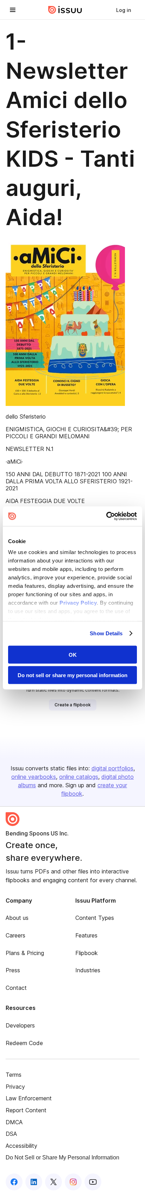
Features (86, 935)
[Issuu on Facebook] (14, 1181)
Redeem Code (24, 1042)
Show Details (106, 633)
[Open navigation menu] (13, 10)
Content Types (94, 917)
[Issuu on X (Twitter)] (53, 1181)
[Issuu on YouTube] (92, 1181)
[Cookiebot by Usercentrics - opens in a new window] (106, 516)
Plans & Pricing (25, 952)
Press (13, 970)
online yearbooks (33, 776)
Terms (13, 1074)
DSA (11, 1133)
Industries (87, 970)
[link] (124, 10)
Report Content (26, 1110)
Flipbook (86, 952)
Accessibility (21, 1145)
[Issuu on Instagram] (73, 1181)
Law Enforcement (29, 1098)
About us (17, 917)
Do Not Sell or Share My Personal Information (62, 1157)
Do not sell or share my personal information (72, 675)
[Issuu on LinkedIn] (33, 1181)
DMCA (14, 1122)
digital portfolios (112, 768)
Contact (16, 987)
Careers (15, 935)
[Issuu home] (65, 10)
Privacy (15, 1086)
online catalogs (78, 776)
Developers (20, 1025)
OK (73, 654)
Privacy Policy (78, 603)
